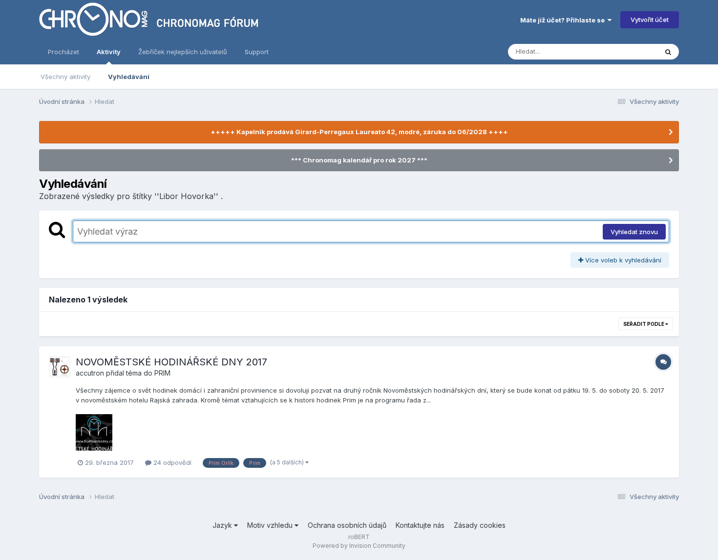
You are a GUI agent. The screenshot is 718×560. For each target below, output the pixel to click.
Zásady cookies (480, 525)
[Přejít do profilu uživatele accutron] (59, 367)
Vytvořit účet (650, 19)
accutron (90, 373)
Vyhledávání (128, 76)
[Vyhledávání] (668, 52)
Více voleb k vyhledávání (622, 260)
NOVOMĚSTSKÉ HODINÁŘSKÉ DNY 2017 (171, 362)
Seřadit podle (644, 324)
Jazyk (223, 525)
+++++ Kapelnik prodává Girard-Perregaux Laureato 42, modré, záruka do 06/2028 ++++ (359, 132)
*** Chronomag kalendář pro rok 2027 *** (359, 160)
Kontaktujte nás (420, 525)
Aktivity (109, 52)
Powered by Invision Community (359, 545)
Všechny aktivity (65, 76)
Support (257, 52)
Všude (635, 51)
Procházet (63, 52)
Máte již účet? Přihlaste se (564, 20)
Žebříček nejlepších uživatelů (182, 52)
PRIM (162, 373)
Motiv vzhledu (271, 525)
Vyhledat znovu (634, 232)
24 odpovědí (171, 462)
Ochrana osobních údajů (347, 525)
